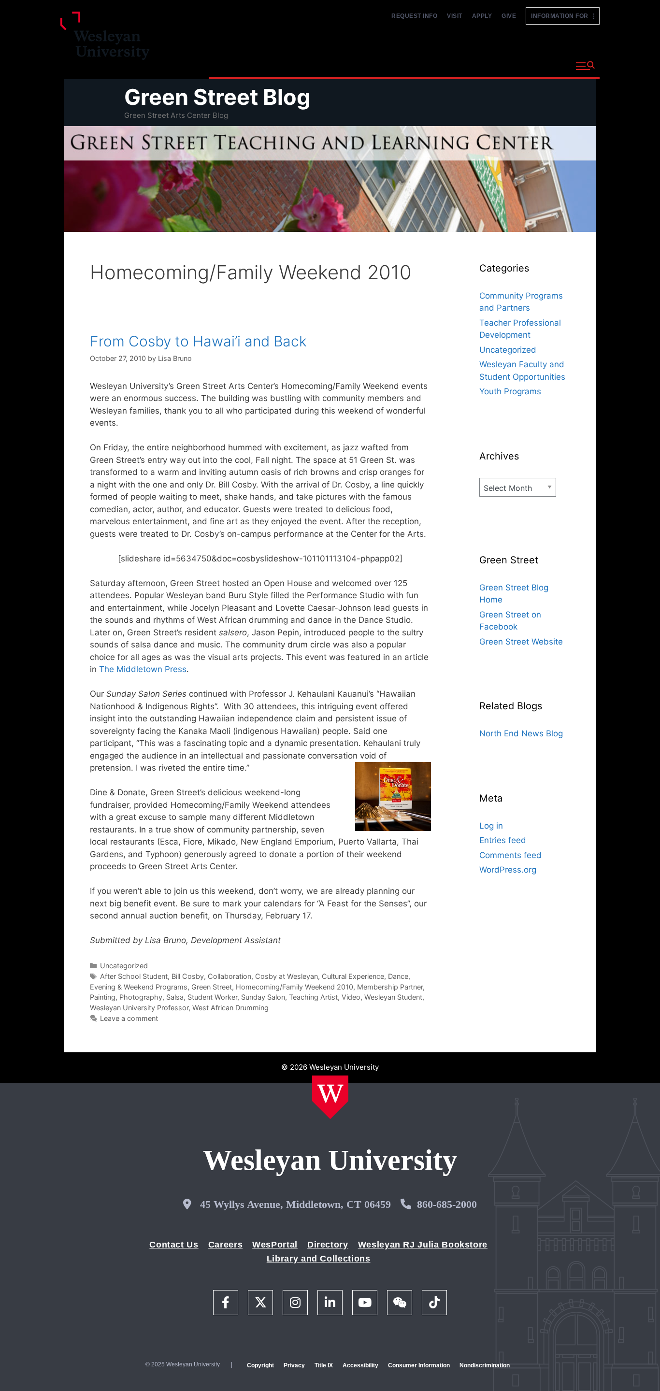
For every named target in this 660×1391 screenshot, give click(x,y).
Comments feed (510, 855)
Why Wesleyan (243, 65)
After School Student (134, 976)
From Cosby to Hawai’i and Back (198, 341)
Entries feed (502, 840)
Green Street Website (521, 641)
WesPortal (275, 1244)
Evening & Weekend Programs (138, 987)
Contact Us (173, 1244)
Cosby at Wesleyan (286, 976)
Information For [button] (562, 16)
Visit (454, 16)
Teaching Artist (313, 997)
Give (509, 16)
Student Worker (212, 997)
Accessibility (360, 1365)
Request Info (414, 16)
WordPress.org (507, 870)
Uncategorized (124, 965)
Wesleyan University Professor (139, 1008)
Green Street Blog (217, 97)
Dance (398, 976)
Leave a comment (129, 1018)
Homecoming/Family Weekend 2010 (294, 987)
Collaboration (229, 976)
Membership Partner (390, 987)
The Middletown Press (143, 669)
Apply (482, 16)
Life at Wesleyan (480, 65)
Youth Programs (510, 391)
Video (351, 997)
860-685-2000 (447, 1204)
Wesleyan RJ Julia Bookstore (423, 1244)
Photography (140, 997)
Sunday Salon (263, 997)
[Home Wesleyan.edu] (330, 1097)
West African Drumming (230, 1008)
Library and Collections (319, 1258)
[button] (585, 66)
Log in (491, 826)
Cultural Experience (353, 976)
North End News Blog (521, 733)
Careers (225, 1244)
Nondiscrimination (484, 1365)
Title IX (324, 1365)
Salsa (175, 997)
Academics (313, 65)
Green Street (211, 987)
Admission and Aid (391, 65)
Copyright (260, 1365)
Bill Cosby (188, 976)
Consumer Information (419, 1365)
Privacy (294, 1365)
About (544, 65)
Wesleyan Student (393, 997)
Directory (327, 1244)
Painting (102, 997)
